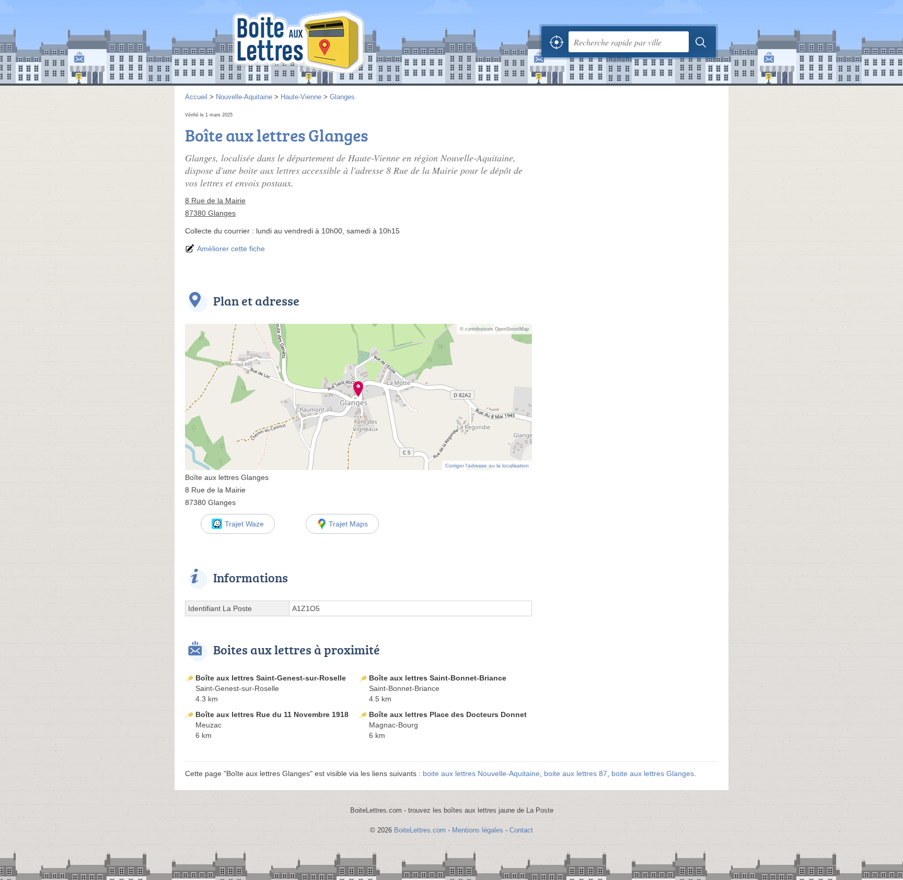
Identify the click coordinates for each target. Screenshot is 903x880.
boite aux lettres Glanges (652, 773)
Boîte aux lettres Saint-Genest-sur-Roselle (270, 678)
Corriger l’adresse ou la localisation (487, 465)
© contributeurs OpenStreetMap (494, 329)
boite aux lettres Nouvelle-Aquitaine (481, 773)
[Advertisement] (630, 183)
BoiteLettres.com (420, 830)
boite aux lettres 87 (575, 773)
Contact (521, 830)
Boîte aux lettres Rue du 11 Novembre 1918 (272, 714)
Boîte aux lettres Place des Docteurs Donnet (448, 714)
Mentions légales (477, 830)
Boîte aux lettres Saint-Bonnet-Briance (437, 678)
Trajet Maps (348, 524)
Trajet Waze (244, 524)
